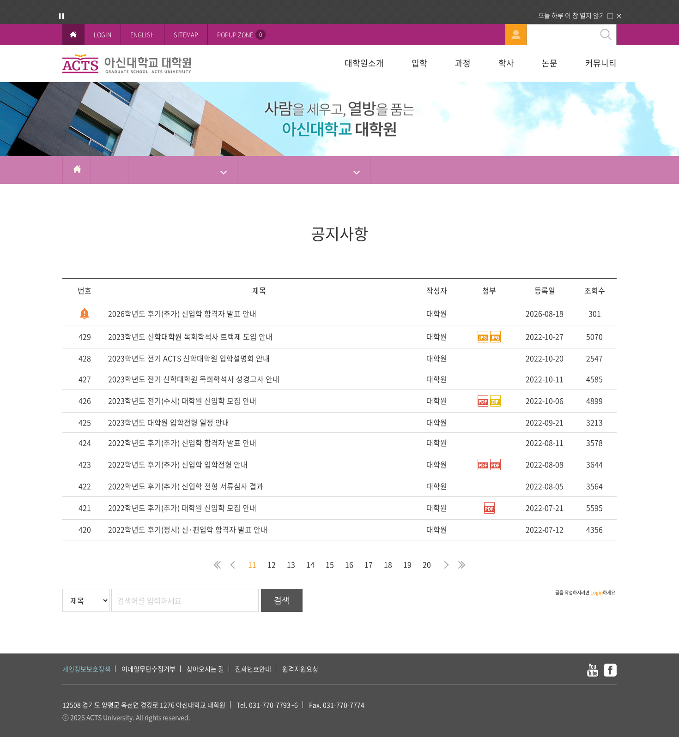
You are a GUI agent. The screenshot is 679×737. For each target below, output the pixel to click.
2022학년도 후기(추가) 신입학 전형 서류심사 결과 (185, 485)
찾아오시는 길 (205, 668)
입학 (419, 63)
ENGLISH (142, 34)
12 (271, 564)
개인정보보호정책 (86, 668)
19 (407, 564)
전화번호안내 (253, 668)
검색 (282, 600)
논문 (550, 63)
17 (368, 564)
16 (349, 564)
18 (388, 564)
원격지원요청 (300, 668)
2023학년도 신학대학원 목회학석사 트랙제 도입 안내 (190, 336)
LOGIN (102, 34)
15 (330, 564)
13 (291, 564)
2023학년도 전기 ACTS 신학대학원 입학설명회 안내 (189, 358)
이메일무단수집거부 (148, 668)
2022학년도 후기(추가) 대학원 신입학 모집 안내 (182, 507)
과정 (463, 63)
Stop (61, 16)
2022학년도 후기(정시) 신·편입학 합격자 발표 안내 (187, 529)
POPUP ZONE (239, 34)
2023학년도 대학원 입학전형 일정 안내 (168, 422)
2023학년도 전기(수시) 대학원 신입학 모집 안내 (182, 400)
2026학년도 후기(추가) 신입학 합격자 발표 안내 (182, 313)
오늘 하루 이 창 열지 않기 (571, 15)
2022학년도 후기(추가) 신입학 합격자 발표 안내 (182, 442)
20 (427, 564)
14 (310, 564)
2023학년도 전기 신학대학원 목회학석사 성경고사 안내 (193, 378)
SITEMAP (186, 34)
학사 (506, 63)
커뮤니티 (601, 63)
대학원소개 (364, 63)
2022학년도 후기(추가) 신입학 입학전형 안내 (178, 464)
